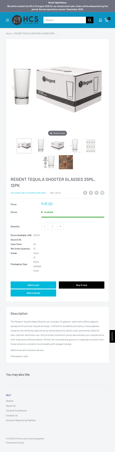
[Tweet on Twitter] (96, 192)
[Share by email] (102, 192)
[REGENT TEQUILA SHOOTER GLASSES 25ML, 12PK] (24, 145)
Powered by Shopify (15, 442)
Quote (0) (112, 336)
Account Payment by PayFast (21, 420)
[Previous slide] (13, 88)
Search (9, 400)
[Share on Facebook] (85, 192)
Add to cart (33, 285)
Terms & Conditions (16, 410)
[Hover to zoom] (57, 89)
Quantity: (15, 226)
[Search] (89, 20)
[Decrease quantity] (44, 226)
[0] (106, 20)
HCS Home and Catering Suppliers (28, 193)
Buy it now (81, 285)
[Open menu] (7, 20)
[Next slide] (102, 88)
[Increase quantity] (60, 226)
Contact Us (12, 415)
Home (8, 33)
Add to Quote (33, 292)
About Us (11, 405)
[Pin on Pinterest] (91, 192)
